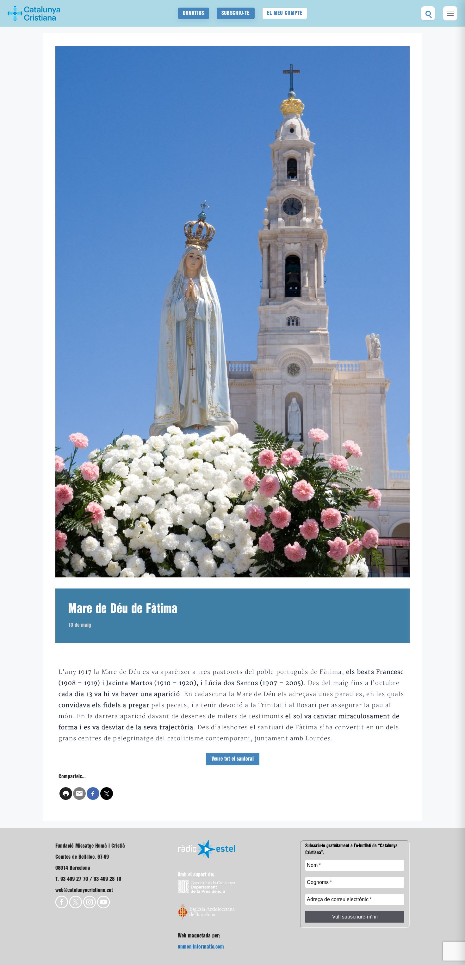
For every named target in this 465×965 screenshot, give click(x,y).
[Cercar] (428, 13)
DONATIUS (193, 13)
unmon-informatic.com (201, 946)
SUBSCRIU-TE (235, 13)
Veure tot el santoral (233, 758)
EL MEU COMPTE (285, 13)
